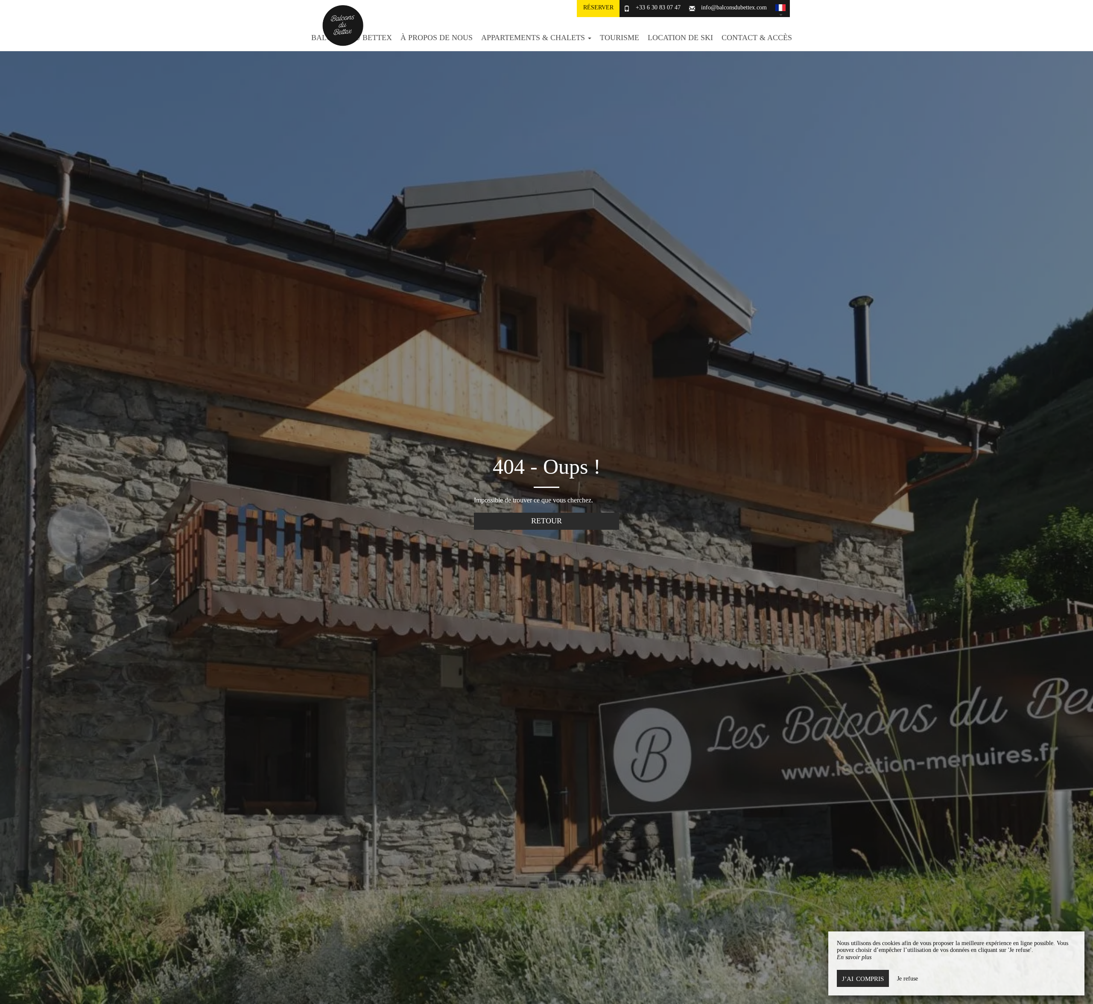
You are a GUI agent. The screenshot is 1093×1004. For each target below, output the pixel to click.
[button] (780, 8)
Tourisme (619, 37)
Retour (546, 521)
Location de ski (680, 37)
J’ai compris (863, 978)
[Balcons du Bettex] (339, 25)
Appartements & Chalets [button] (534, 37)
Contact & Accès (757, 37)
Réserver (598, 7)
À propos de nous (436, 37)
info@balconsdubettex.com (734, 7)
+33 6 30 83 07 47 (658, 7)
